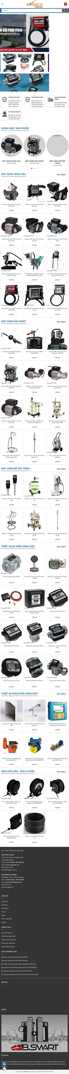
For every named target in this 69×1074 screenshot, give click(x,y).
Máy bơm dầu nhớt (59, 1061)
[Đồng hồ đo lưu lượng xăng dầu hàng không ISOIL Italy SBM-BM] (34, 745)
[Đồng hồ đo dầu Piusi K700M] (34, 633)
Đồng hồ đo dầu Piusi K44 (11, 646)
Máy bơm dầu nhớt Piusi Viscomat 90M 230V (11, 421)
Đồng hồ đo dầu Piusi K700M (34, 646)
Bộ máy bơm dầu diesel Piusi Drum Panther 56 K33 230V (57, 274)
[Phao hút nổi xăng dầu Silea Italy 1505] (11, 711)
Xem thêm (61, 175)
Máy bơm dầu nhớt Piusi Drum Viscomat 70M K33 (57, 352)
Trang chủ (4, 901)
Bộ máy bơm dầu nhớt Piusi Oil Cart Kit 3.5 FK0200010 (34, 421)
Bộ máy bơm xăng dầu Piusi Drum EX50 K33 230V (11, 274)
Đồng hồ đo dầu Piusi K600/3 (34, 680)
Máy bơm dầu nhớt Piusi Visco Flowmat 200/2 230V (34, 387)
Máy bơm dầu (21, 1061)
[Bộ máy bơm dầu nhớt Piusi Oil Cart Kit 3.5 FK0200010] (34, 408)
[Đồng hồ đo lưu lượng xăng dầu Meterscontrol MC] (11, 745)
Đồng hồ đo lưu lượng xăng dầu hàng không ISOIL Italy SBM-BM (34, 759)
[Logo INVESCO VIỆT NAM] (34, 4)
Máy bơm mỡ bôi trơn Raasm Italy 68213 (57, 499)
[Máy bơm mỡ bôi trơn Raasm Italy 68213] (57, 486)
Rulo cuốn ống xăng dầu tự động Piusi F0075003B (57, 802)
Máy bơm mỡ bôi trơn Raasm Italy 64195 (11, 534)
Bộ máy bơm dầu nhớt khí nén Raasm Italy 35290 (11, 456)
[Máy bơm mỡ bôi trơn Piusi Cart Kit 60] (34, 486)
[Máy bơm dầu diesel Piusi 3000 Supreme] (34, 191)
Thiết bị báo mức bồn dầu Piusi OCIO (11, 612)
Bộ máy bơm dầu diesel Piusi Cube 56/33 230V (11, 309)
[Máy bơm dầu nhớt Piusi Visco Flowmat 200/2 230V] (34, 373)
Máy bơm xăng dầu (11, 1061)
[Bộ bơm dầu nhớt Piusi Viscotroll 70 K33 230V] (11, 373)
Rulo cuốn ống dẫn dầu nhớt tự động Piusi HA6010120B (34, 802)
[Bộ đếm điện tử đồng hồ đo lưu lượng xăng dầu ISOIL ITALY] (57, 711)
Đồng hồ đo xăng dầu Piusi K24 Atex (57, 646)
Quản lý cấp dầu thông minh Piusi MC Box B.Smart (34, 612)
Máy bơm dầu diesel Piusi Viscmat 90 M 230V (11, 239)
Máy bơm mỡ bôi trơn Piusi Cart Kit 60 (34, 499)
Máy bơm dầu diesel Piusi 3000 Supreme (34, 205)
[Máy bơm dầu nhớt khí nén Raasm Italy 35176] (34, 442)
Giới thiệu (4, 905)
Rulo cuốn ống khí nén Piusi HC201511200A (11, 837)
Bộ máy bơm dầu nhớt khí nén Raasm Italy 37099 (57, 421)
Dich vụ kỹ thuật (6, 919)
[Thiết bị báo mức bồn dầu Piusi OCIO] (11, 598)
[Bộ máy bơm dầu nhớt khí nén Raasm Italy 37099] (57, 408)
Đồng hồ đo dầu (16, 1064)
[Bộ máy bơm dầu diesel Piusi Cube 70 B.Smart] (57, 295)
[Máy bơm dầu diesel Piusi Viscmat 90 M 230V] (11, 226)
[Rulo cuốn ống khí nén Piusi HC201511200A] (11, 823)
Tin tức (3, 912)
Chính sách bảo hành (8, 943)
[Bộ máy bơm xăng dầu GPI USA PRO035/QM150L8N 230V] (34, 261)
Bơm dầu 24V (39, 1061)
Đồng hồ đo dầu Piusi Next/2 (11, 680)
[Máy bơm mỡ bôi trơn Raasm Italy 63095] (57, 520)
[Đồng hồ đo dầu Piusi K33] (57, 598)
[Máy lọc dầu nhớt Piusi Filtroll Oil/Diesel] (57, 442)
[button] (34, 1033)
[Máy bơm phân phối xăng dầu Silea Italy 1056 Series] (57, 745)
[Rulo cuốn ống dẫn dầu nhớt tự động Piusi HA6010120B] (34, 788)
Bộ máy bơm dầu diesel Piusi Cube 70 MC (34, 309)
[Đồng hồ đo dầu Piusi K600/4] (11, 563)
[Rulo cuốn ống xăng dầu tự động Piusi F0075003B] (57, 788)
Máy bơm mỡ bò (6, 1064)
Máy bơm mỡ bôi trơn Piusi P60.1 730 (11, 499)
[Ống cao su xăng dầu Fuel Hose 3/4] (34, 823)
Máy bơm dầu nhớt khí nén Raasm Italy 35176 (34, 456)
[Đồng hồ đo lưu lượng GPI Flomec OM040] (57, 563)
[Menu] (2, 4)
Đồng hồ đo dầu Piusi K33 (57, 611)
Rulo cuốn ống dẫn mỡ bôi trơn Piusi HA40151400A (11, 802)
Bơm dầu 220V (48, 1061)
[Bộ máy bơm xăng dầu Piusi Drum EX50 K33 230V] (11, 261)
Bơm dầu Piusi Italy (53, 1064)
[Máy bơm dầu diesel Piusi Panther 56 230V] (34, 226)
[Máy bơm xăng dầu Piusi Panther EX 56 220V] (11, 191)
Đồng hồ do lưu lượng (28, 1064)
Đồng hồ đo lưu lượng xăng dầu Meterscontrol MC (11, 759)
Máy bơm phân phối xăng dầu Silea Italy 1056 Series (57, 759)
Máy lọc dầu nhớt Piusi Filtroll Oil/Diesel (57, 456)
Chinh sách (5, 908)
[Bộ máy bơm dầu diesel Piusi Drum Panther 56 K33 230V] (57, 261)
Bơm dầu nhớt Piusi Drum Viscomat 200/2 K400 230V (18, 964)
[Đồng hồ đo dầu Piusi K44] (11, 633)
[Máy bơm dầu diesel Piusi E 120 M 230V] (57, 226)
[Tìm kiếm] (65, 10)
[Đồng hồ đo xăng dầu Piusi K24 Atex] (57, 633)
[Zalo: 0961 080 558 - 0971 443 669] (4, 1069)
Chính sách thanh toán (8, 939)
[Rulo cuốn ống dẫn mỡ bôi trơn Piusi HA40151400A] (11, 788)
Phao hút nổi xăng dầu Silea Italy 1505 (11, 724)
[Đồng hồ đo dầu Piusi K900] (57, 667)
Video (3, 915)
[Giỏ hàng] (65, 4)
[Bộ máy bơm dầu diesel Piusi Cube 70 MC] (34, 295)
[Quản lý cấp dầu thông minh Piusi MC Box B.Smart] (34, 598)
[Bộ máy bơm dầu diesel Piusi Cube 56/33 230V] (11, 295)
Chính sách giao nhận (8, 936)
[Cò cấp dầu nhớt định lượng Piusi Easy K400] (11, 339)
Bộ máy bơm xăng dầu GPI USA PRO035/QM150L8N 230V (34, 274)
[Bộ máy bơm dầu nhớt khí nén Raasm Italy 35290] (11, 442)
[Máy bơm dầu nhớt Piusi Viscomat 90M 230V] (11, 408)
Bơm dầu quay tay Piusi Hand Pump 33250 (34, 352)
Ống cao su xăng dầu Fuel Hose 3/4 (34, 837)
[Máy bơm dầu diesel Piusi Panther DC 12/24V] (57, 191)
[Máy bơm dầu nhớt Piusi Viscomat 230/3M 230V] (57, 373)
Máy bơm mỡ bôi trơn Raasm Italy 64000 (34, 534)
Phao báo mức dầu (41, 1064)
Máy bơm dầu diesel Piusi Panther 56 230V (34, 239)
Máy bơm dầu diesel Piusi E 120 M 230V (57, 239)
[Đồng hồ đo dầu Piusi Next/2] (11, 667)
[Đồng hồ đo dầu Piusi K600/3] (34, 667)
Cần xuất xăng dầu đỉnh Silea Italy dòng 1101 (34, 724)
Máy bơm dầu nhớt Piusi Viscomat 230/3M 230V (57, 387)
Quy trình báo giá (6, 933)
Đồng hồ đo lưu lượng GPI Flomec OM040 (57, 577)
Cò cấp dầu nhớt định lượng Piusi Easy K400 (11, 352)
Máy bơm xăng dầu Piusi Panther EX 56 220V (11, 205)
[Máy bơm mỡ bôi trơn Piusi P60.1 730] (11, 486)
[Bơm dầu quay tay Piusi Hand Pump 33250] (34, 339)
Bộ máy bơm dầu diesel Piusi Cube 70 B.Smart (57, 309)
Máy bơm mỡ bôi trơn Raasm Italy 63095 (57, 534)
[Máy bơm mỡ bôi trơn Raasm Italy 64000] (34, 520)
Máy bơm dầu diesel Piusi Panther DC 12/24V (57, 205)
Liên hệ (3, 922)
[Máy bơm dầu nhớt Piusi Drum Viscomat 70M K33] (57, 339)
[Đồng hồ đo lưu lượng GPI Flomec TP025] (34, 563)
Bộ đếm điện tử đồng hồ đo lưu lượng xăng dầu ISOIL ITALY (57, 724)
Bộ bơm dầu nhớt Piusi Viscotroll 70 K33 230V (11, 387)
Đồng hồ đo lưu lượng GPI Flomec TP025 (34, 577)
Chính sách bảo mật (7, 946)
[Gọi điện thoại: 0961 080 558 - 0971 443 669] (4, 1064)
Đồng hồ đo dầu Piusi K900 (57, 680)
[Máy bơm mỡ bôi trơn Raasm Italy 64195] (11, 520)
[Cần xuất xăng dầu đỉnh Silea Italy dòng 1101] (34, 711)
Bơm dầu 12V (30, 1061)
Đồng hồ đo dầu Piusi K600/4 (11, 576)
